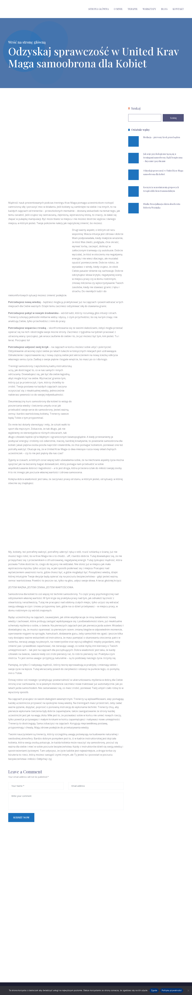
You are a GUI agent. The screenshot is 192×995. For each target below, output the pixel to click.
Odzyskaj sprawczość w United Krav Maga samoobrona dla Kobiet (163, 172)
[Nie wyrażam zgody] (188, 990)
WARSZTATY (149, 9)
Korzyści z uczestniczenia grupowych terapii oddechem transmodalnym (161, 189)
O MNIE (118, 9)
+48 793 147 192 (28, 965)
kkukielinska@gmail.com (31, 972)
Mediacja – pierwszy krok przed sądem (161, 137)
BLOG (164, 9)
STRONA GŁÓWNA (98, 9)
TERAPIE (133, 9)
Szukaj (136, 108)
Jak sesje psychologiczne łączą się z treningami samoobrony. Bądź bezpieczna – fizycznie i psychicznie (162, 158)
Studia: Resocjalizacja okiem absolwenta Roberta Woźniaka (161, 206)
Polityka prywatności (172, 990)
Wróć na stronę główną (27, 42)
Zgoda (154, 990)
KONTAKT (178, 9)
